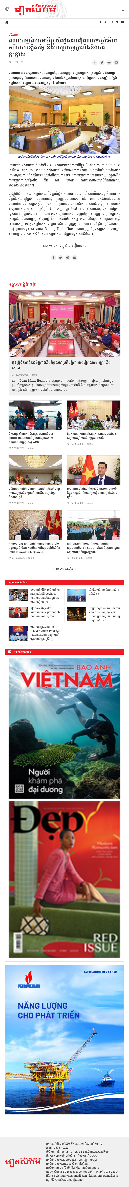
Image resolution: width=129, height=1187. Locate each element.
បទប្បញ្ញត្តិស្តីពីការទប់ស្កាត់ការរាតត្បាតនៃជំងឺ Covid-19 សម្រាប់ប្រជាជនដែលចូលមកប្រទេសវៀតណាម (45, 596)
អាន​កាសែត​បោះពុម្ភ (22, 652)
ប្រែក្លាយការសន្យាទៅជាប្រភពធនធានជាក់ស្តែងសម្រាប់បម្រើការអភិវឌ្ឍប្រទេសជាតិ (91, 436)
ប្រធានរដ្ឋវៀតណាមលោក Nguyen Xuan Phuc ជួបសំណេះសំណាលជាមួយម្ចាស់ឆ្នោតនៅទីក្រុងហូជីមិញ (45, 633)
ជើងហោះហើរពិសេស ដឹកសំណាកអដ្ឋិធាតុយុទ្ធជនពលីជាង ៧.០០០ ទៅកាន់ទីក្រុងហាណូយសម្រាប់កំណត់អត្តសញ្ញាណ (93, 548)
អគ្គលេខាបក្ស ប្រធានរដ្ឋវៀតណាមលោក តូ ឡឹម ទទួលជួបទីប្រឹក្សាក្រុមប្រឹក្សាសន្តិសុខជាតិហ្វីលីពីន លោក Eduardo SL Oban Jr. (34, 548)
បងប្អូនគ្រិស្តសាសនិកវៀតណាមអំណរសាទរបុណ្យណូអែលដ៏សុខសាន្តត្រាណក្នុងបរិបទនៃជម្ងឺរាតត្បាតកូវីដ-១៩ (104, 615)
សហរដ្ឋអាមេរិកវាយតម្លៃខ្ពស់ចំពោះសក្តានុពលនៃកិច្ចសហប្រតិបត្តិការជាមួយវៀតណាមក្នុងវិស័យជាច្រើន (92, 493)
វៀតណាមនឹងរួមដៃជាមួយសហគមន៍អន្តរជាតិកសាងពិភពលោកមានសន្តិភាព (45, 613)
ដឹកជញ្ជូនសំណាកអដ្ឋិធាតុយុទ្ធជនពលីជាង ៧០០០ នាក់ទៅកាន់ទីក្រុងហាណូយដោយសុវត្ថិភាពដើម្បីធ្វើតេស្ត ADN (31, 438)
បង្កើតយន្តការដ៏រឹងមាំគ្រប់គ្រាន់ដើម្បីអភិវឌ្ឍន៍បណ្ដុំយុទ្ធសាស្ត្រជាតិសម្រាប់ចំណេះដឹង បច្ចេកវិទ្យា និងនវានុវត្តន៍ (34, 493)
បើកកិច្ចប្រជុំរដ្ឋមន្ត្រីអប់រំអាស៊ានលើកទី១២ (104, 592)
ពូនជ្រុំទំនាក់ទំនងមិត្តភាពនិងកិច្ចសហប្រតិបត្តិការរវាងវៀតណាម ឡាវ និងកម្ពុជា (61, 365)
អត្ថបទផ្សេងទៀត (23, 284)
